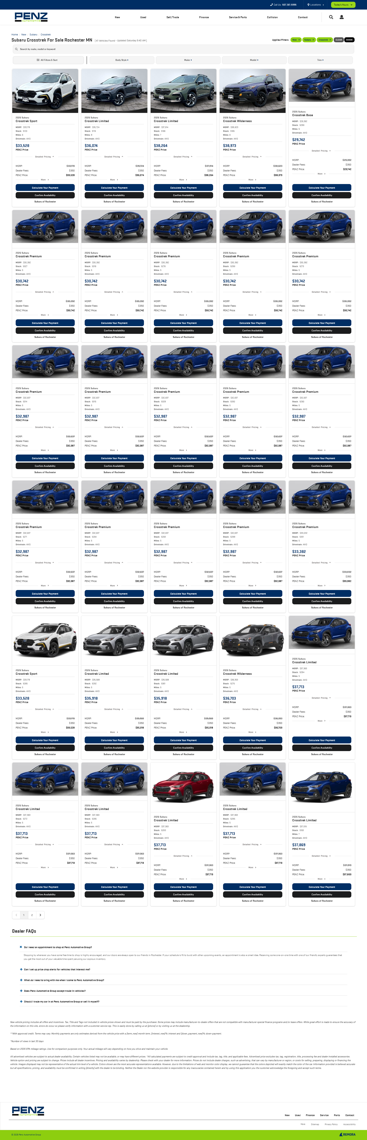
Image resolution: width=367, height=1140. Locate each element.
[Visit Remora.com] (347, 1135)
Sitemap (315, 1124)
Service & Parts (238, 17)
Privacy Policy (331, 1124)
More (43, 179)
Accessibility (349, 1124)
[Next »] (40, 915)
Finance (204, 17)
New (117, 17)
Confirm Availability (45, 195)
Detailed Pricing (43, 156)
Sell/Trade (172, 17)
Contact (303, 17)
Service (324, 1115)
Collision (272, 17)
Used (143, 17)
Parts (337, 1115)
